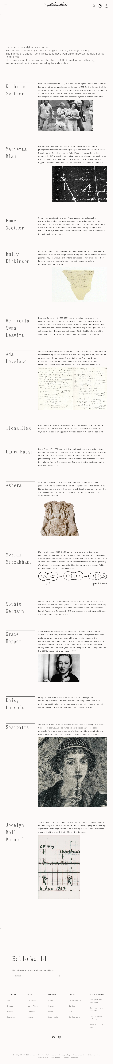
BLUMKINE (23, 1055)
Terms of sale (43, 1058)
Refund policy (51, 1055)
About (50, 1000)
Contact (51, 1006)
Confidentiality (74, 1017)
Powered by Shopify (35, 1055)
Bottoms (10, 1011)
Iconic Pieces (33, 1006)
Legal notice (55, 1058)
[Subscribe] (59, 976)
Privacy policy (64, 1055)
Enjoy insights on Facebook (97, 1009)
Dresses (10, 1006)
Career (50, 1011)
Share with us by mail (96, 1025)
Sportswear (32, 1000)
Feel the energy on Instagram (96, 1017)
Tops (8, 1000)
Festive (30, 1017)
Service (72, 1006)
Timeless (31, 1011)
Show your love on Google (96, 1001)
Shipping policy (94, 1055)
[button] (6, 6)
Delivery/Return (75, 1000)
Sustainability (53, 1017)
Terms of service (79, 1055)
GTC (70, 1011)
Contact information (70, 1058)
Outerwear (11, 1017)
